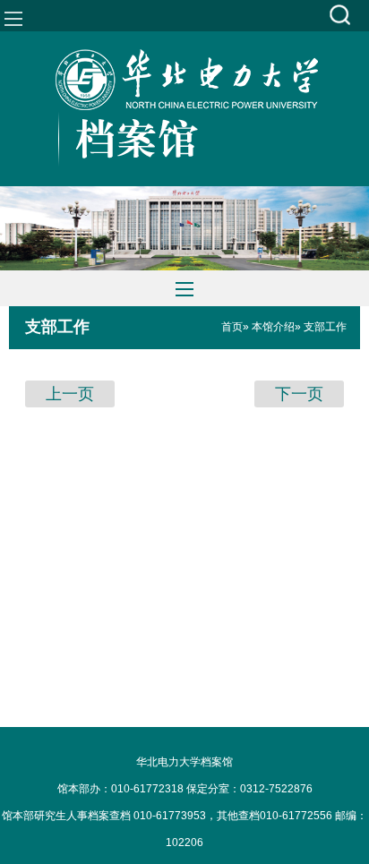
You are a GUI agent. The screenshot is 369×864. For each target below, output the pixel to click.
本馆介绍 (273, 327)
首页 (232, 327)
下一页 (299, 394)
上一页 (70, 394)
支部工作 (57, 327)
